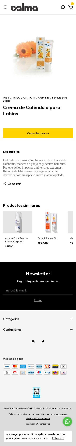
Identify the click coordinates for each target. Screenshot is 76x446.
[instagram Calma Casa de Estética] (33, 341)
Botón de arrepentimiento (38, 418)
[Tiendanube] (38, 424)
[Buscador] (63, 8)
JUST (32, 97)
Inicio (6, 97)
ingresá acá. (61, 414)
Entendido (58, 438)
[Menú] (6, 8)
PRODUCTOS (19, 97)
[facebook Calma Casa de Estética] (43, 341)
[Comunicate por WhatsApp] (67, 421)
